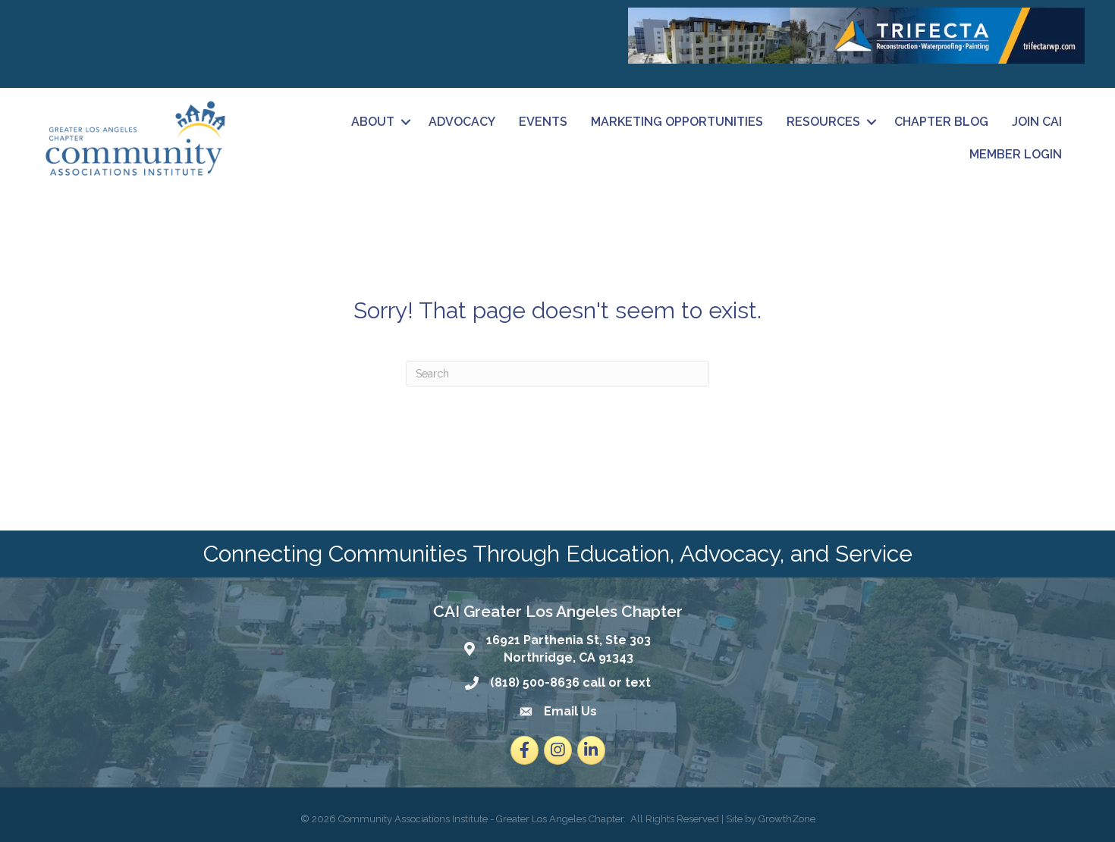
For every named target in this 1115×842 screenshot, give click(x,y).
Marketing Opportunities (677, 121)
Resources (823, 121)
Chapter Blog (941, 121)
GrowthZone (787, 819)
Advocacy (462, 121)
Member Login (1015, 154)
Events (543, 121)
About (372, 121)
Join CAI (1037, 121)
